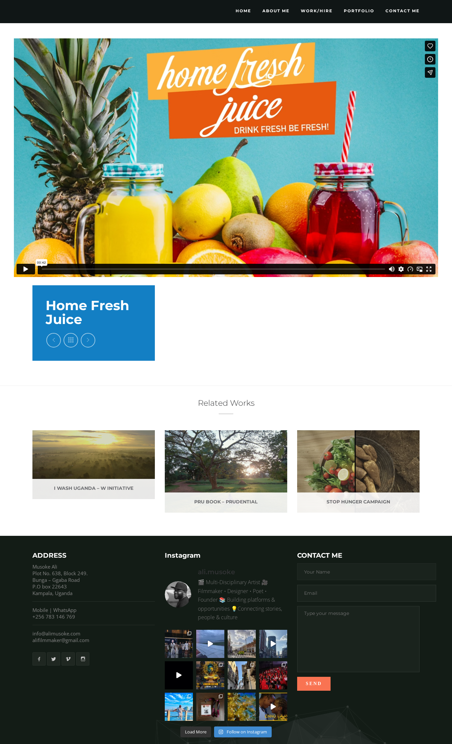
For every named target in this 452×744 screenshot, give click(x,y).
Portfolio (359, 10)
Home (243, 10)
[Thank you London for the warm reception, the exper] (273, 644)
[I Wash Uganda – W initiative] (105, 457)
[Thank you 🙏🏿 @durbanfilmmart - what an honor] (210, 707)
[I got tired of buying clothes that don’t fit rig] (179, 707)
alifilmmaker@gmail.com (60, 640)
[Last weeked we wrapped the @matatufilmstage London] (242, 644)
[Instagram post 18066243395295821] (242, 707)
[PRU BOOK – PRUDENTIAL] (237, 464)
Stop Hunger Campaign (358, 502)
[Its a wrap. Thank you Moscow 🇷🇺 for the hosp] (210, 644)
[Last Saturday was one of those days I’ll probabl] (179, 644)
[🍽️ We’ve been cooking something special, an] (273, 707)
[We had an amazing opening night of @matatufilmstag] (179, 675)
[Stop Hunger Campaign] (369, 464)
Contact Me (402, 10)
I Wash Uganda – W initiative (93, 488)
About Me (276, 10)
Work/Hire (317, 10)
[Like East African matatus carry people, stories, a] (210, 675)
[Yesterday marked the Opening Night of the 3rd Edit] (273, 675)
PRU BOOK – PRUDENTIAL (225, 502)
